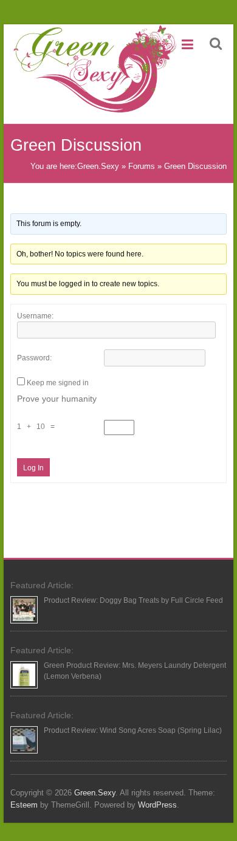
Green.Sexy (98, 166)
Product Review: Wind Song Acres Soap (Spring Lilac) (133, 730)
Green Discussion (195, 166)
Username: (35, 316)
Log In (33, 468)
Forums (141, 166)
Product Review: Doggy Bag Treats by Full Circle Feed (133, 600)
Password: (34, 358)
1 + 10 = (37, 426)
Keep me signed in (58, 383)
